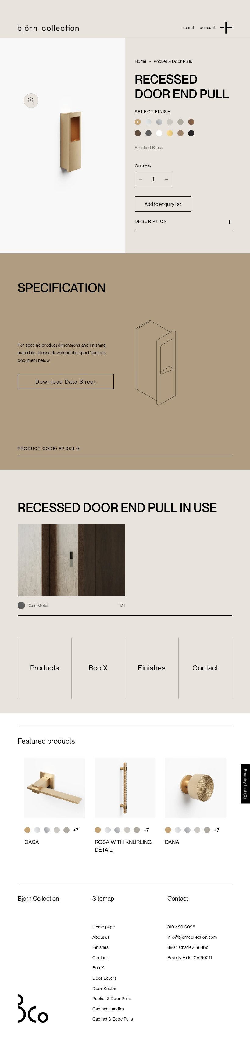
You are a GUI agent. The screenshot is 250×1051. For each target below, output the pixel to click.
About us (101, 937)
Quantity (143, 165)
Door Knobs (104, 988)
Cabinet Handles (108, 1008)
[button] (189, 27)
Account (207, 27)
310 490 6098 (181, 926)
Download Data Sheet (65, 381)
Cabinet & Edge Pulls (112, 1018)
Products (44, 667)
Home (140, 61)
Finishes (152, 667)
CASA (31, 841)
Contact (205, 667)
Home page (103, 926)
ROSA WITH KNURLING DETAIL (123, 845)
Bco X (98, 667)
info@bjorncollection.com (192, 937)
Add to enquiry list (163, 204)
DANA (172, 841)
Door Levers (104, 978)
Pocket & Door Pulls (173, 61)
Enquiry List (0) (245, 784)
